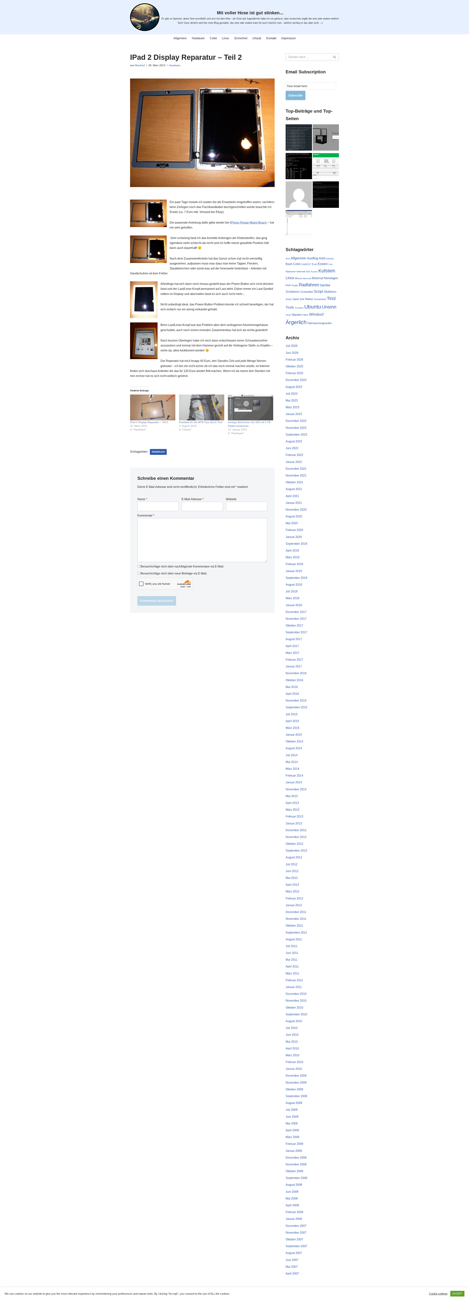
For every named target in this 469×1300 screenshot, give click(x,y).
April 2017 (292, 646)
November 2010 (296, 1000)
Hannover (291, 271)
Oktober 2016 (294, 680)
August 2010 (294, 1021)
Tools (290, 307)
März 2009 (292, 1137)
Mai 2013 (292, 796)
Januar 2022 (294, 461)
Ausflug (312, 258)
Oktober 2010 (294, 1007)
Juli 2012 (292, 864)
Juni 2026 (292, 352)
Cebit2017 (306, 264)
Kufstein (326, 270)
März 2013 (292, 809)
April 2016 (292, 693)
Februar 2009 (294, 1143)
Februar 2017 (294, 659)
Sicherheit (240, 38)
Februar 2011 (294, 980)
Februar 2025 (294, 373)
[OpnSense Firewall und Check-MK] (299, 138)
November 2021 (296, 475)
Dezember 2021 (296, 468)
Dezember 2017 (296, 612)
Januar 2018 (294, 605)
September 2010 (296, 1014)
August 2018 (294, 584)
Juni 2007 (292, 1259)
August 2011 (294, 939)
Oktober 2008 (294, 1171)
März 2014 (292, 768)
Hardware (198, 38)
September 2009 (296, 1096)
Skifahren (330, 291)
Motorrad (317, 278)
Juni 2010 (292, 1034)
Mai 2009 (292, 1123)
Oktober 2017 (294, 625)
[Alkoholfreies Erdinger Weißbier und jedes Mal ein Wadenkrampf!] (299, 195)
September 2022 (296, 434)
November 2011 (296, 918)
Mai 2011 (292, 959)
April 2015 (292, 721)
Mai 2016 (292, 687)
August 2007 (294, 1253)
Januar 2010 (294, 1068)
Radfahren (309, 284)
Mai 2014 (292, 762)
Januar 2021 (294, 502)
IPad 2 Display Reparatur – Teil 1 (149, 422)
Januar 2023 (294, 414)
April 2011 (292, 966)
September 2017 (296, 632)
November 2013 (296, 789)
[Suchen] (335, 57)
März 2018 (292, 598)
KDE (308, 272)
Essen (323, 264)
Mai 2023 (292, 400)
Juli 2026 (292, 345)
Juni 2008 (292, 1191)
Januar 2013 (294, 823)
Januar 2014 (294, 782)
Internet (300, 271)
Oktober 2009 (294, 1089)
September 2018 (296, 577)
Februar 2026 (294, 359)
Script (318, 291)
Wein (305, 315)
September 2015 (296, 707)
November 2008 (296, 1164)
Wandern (297, 314)
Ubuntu (312, 307)
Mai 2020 (292, 523)
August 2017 (294, 639)
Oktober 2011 (294, 925)
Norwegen (331, 278)
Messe (298, 278)
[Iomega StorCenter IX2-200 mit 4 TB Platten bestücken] (250, 407)
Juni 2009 (292, 1116)
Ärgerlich (158, 452)
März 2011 (292, 973)
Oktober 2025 (294, 366)
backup (330, 258)
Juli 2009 (292, 1109)
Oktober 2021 (294, 482)
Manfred (140, 65)
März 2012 (292, 891)
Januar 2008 (294, 1218)
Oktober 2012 (294, 843)
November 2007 (296, 1232)
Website (231, 499)
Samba (325, 285)
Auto (322, 258)
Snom (289, 299)
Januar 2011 (294, 987)
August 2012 (294, 857)
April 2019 (292, 550)
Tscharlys (299, 308)
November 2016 (296, 673)
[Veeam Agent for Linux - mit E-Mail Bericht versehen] (326, 167)
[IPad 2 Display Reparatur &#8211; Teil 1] (152, 407)
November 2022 (296, 427)
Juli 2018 (292, 591)
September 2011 (296, 932)
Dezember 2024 (296, 379)
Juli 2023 (292, 393)
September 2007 (296, 1246)
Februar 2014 (294, 775)
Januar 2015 (294, 734)
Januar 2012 (294, 905)
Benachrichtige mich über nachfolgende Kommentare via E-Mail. (182, 566)
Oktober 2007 (294, 1239)
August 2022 (294, 441)
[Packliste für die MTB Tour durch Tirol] (201, 407)
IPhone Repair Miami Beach (248, 222)
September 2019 (296, 543)
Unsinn (329, 306)
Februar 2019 (294, 564)
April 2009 (292, 1130)
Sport (296, 299)
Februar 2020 (294, 530)
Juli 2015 (292, 714)
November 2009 (296, 1082)
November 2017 (296, 618)
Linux (225, 38)
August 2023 (294, 386)
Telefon (309, 299)
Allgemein (180, 38)
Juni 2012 (292, 871)
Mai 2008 (292, 1198)
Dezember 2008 (296, 1157)
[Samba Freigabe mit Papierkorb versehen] (299, 224)
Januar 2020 (294, 536)
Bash (289, 264)
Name (142, 499)
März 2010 (292, 1055)
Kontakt (271, 38)
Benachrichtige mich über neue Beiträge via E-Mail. (174, 573)
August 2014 (294, 748)
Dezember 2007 (296, 1225)
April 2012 (292, 884)
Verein (288, 315)
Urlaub (256, 38)
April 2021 (292, 496)
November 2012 (296, 837)
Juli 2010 (292, 1027)
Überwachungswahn (319, 323)
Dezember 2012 (296, 830)
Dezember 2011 (296, 912)
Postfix (294, 285)
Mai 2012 (292, 877)
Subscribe (295, 95)
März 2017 (292, 652)
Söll (302, 299)
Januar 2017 (294, 666)
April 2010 (292, 1048)
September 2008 (296, 1178)
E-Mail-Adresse (193, 499)
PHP (288, 285)
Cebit (213, 38)
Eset (314, 264)
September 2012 (296, 850)
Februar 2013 (294, 816)
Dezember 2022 (296, 420)
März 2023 (292, 407)
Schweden (306, 291)
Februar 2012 (294, 898)
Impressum (288, 38)
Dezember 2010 (296, 993)
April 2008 (292, 1205)
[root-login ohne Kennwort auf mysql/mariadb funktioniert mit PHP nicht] (326, 195)
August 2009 (294, 1102)
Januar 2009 (294, 1150)
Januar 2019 (294, 571)
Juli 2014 (292, 755)
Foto (330, 264)
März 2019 (292, 557)
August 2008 (294, 1184)
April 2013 (292, 802)
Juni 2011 (292, 952)
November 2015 (296, 700)
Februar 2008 (294, 1212)
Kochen (314, 272)
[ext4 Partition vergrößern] (299, 167)
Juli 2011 (291, 946)
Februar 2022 (294, 455)
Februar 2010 (294, 1062)
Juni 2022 (292, 448)
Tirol (331, 298)
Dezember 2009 (296, 1075)
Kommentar (145, 515)
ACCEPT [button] (457, 1293)
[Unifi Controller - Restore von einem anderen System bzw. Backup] (326, 138)
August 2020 (294, 516)
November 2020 (296, 509)
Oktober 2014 (294, 741)
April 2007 (292, 1273)
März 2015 (292, 727)
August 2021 (294, 489)
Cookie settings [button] (438, 1293)
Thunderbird (320, 299)
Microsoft (307, 278)
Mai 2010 (292, 1041)
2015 (288, 259)
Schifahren (293, 291)
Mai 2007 (292, 1266)
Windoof (316, 314)
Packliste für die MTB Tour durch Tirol (200, 422)
